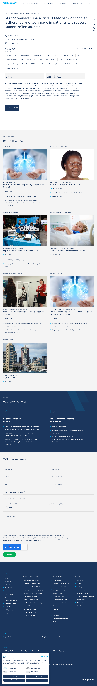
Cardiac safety (57, 593)
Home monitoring (58, 596)
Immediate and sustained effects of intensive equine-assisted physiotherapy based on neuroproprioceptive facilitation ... (21, 442)
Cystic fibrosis (57, 615)
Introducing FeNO (57, 196)
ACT (49, 55)
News (6, 597)
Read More (8, 191)
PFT (16, 55)
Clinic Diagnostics (30, 612)
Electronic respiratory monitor (51, 64)
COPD (55, 612)
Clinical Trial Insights (11, 600)
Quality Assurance (11, 637)
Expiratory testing (71, 59)
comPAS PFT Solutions (31, 599)
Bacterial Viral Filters (30, 596)
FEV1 (78, 55)
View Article (12, 108)
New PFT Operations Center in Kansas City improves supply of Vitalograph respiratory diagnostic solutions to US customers (22, 202)
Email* (5, 481)
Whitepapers (81, 599)
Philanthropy (9, 588)
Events (7, 613)
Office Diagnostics (30, 609)
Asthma (8, 55)
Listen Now (56, 188)
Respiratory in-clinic (59, 587)
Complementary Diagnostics (33, 593)
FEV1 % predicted (11, 59)
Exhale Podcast (9, 607)
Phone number (54, 481)
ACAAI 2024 (9, 378)
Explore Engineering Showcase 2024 (20, 251)
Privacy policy (43, 656)
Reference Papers (82, 593)
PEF (41, 59)
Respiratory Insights (11, 603)
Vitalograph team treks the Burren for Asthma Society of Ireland (22, 265)
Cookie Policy (23, 651)
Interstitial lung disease (60, 618)
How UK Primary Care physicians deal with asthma (67, 193)
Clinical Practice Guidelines (85, 596)
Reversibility (25, 55)
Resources (80, 580)
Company (8, 581)
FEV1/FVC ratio (31, 59)
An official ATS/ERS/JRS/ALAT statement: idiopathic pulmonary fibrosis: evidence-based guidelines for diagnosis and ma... (68, 439)
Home (6, 578)
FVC (22, 59)
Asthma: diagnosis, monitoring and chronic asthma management (67, 432)
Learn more (56, 255)
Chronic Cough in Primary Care (65, 185)
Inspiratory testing (12, 64)
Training (79, 587)
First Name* (7, 466)
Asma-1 (24, 64)
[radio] (27, 504)
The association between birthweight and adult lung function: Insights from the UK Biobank (21, 434)
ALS (54, 622)
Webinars (80, 603)
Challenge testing (38, 55)
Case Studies (81, 606)
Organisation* (54, 474)
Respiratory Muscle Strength (33, 587)
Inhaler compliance (12, 68)
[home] (11, 3)
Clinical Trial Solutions (60, 599)
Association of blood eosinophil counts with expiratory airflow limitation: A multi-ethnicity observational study (22, 428)
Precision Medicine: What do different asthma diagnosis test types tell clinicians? (22, 331)
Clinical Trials (57, 580)
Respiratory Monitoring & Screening (35, 590)
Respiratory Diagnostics (31, 580)
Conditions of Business (57, 651)
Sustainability (9, 584)
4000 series (34, 64)
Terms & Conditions (38, 651)
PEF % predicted (51, 59)
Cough (55, 606)
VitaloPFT (27, 606)
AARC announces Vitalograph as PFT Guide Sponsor (21, 196)
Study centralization (59, 590)
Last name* (53, 466)
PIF (61, 59)
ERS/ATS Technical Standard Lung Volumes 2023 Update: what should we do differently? (69, 325)
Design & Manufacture (28, 637)
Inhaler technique (67, 55)
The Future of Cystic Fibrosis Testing (68, 251)
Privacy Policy (41, 541)
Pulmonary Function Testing (32, 583)
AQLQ (56, 55)
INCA (76, 64)
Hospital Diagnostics (30, 615)
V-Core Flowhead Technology (33, 603)
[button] (6, 656)
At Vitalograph (9, 610)
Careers (7, 591)
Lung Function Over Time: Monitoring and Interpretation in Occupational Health (23, 325)
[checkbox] (48, 506)
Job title (6, 474)
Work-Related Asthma (59, 426)
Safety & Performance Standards (52, 637)
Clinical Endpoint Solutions (61, 583)
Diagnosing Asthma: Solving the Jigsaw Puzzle (66, 330)
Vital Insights (9, 594)
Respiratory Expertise (59, 603)
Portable (68, 64)
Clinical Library (81, 590)
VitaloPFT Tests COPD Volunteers (15, 260)
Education (80, 583)
